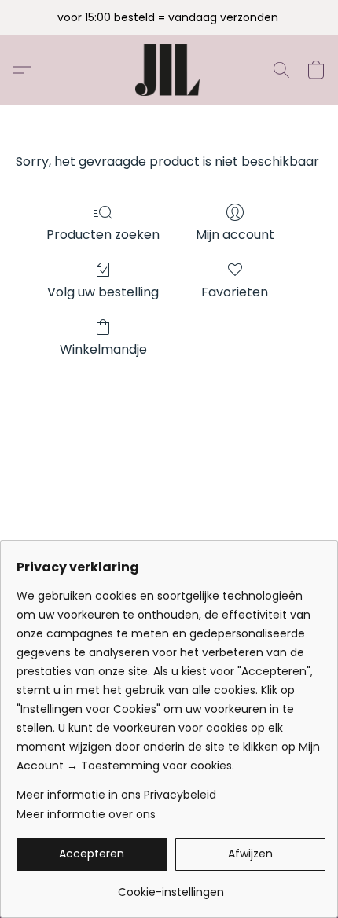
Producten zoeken (103, 235)
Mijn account (235, 235)
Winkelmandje (103, 349)
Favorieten (234, 292)
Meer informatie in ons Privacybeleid (116, 794)
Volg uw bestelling (103, 292)
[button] (169, 70)
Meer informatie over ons (86, 814)
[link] (171, 886)
